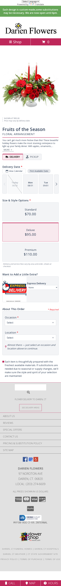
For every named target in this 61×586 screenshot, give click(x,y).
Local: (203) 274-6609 (30, 484)
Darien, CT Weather (14, 554)
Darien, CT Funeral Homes (17, 549)
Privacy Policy (9, 559)
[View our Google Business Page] (30, 460)
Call (11, 583)
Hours (52, 583)
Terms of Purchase (31, 559)
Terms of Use (52, 559)
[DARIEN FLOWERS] (30, 34)
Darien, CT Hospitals (47, 549)
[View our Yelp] (35, 460)
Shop (17, 41)
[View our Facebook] (25, 460)
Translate (39, 4)
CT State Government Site (43, 554)
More (7, 149)
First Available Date (39, 171)
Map (31, 583)
